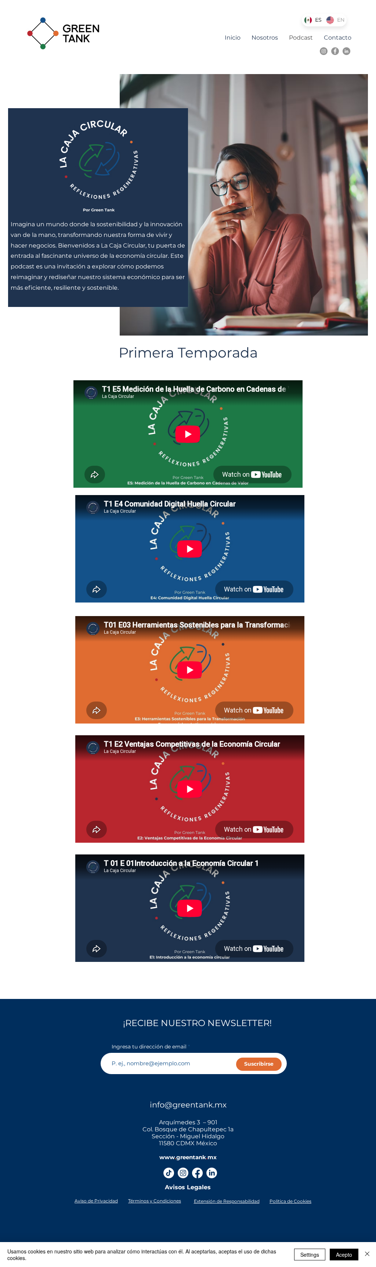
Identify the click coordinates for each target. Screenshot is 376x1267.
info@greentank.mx (188, 1104)
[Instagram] (324, 51)
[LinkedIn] (346, 51)
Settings (309, 1254)
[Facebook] (335, 51)
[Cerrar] (367, 1254)
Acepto (344, 1254)
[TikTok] (168, 1173)
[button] (96, 1201)
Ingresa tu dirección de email (149, 1046)
